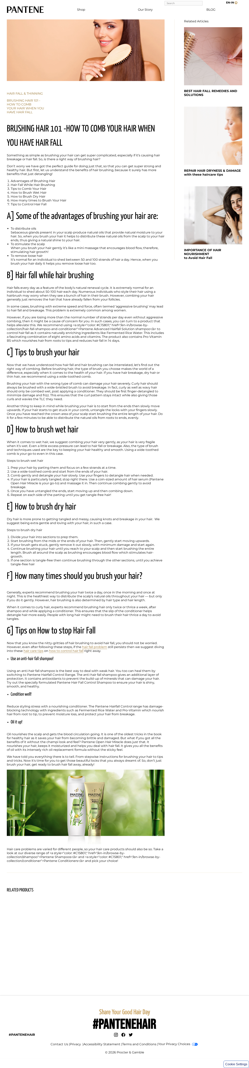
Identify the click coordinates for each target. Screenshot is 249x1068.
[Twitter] (131, 1035)
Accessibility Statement (101, 1044)
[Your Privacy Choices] (195, 1044)
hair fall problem (94, 647)
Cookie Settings (236, 1064)
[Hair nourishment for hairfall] (213, 215)
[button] (231, 2)
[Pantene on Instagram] (116, 1035)
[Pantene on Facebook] (123, 1035)
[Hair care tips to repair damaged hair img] (213, 136)
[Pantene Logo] (25, 10)
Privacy (76, 1044)
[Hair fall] (213, 56)
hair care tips (33, 651)
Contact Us (59, 1044)
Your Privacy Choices (174, 1044)
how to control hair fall (66, 651)
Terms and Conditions (139, 1044)
